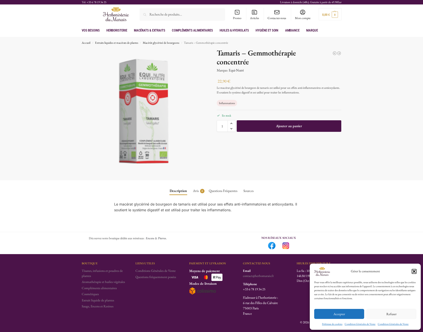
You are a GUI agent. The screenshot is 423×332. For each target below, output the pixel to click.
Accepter (339, 314)
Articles (254, 18)
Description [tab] (178, 190)
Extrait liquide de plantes (98, 300)
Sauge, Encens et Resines (97, 306)
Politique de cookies (332, 324)
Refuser (391, 314)
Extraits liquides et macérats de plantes (116, 43)
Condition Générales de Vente (360, 324)
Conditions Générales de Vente (155, 271)
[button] (414, 271)
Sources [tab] (248, 190)
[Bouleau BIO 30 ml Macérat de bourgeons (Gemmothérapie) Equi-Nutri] (339, 53)
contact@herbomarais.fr (258, 276)
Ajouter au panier (289, 126)
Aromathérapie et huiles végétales (103, 282)
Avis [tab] (198, 190)
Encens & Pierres (156, 238)
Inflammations (227, 103)
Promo (237, 18)
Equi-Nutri (236, 70)
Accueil (86, 43)
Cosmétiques (90, 294)
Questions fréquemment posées (155, 277)
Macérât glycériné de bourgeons (161, 43)
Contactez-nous (277, 18)
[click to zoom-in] (144, 110)
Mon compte (302, 18)
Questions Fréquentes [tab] (223, 190)
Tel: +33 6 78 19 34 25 (94, 2)
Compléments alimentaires (99, 288)
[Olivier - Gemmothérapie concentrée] (334, 53)
